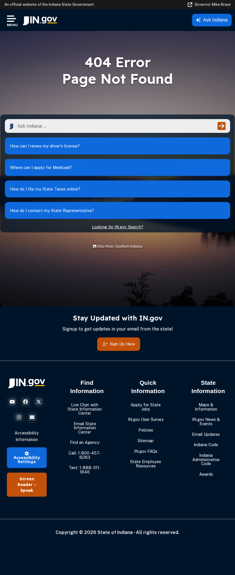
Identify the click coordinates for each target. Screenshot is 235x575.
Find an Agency (84, 442)
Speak (26, 490)
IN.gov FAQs (145, 451)
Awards (206, 474)
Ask (215, 20)
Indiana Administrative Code (206, 459)
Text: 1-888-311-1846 (85, 469)
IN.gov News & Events (206, 421)
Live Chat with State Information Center (85, 408)
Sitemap (146, 440)
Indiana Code (206, 444)
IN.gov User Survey (146, 419)
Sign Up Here (122, 343)
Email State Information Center (85, 427)
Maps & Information (206, 406)
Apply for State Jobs (146, 406)
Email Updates (206, 434)
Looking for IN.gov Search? (117, 226)
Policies (145, 430)
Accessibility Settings (26, 459)
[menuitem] (40, 20)
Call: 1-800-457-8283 (84, 454)
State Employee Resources (145, 463)
